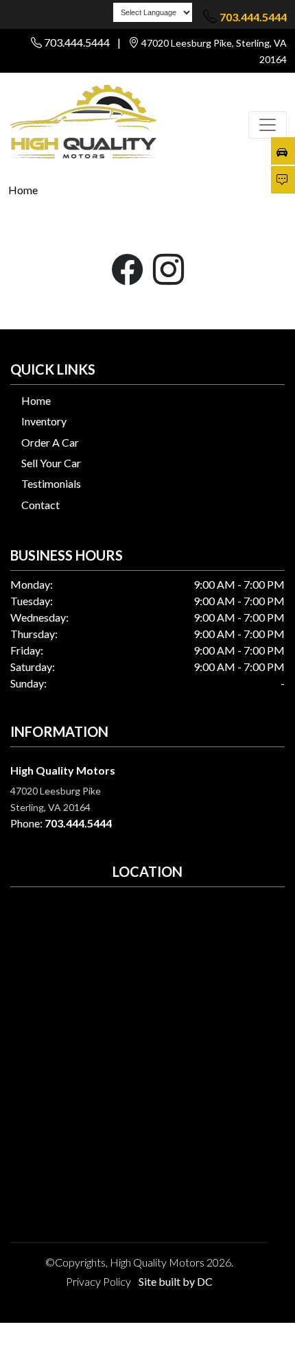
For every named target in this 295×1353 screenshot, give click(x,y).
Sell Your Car (51, 462)
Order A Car (50, 442)
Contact (40, 504)
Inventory (44, 420)
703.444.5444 (253, 16)
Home (23, 189)
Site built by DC (176, 1281)
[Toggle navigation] (267, 125)
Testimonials (51, 483)
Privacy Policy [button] (98, 1281)
